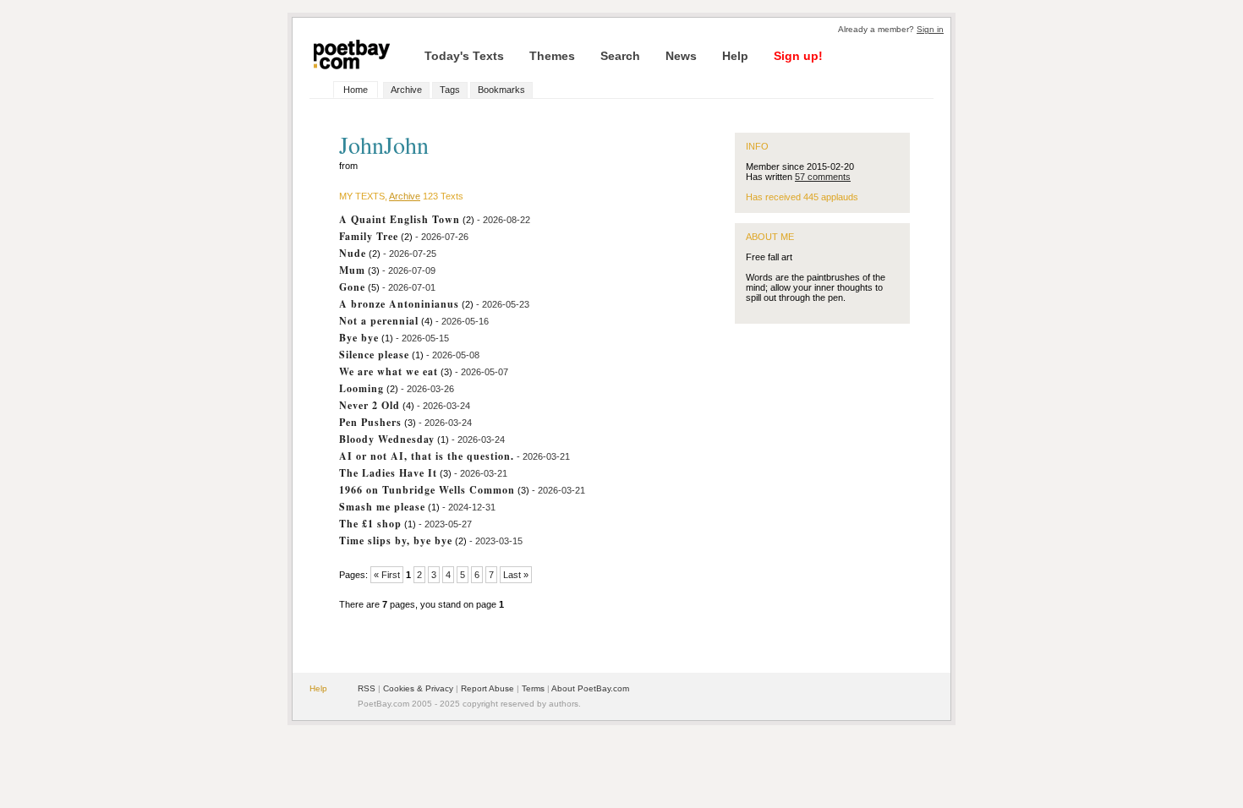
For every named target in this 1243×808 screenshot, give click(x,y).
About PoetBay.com (590, 688)
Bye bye (359, 337)
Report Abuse (487, 688)
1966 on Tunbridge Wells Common (427, 490)
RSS (366, 688)
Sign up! (798, 56)
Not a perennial (379, 321)
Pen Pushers (370, 422)
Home (355, 90)
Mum (352, 270)
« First (387, 575)
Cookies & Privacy (418, 688)
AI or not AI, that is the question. (426, 456)
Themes (552, 56)
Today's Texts (464, 56)
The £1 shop (370, 523)
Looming (361, 388)
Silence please (374, 354)
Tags (450, 90)
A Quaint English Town (399, 219)
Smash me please (382, 507)
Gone (352, 287)
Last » (515, 575)
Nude (352, 253)
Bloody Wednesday (387, 439)
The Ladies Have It (388, 473)
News (681, 56)
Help (735, 56)
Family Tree (368, 236)
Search (620, 56)
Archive (406, 90)
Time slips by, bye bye (395, 540)
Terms (533, 688)
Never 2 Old (369, 405)
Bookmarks (501, 90)
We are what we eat (388, 371)
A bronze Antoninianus (399, 304)
